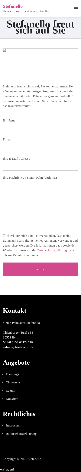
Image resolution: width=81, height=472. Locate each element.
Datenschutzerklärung (52, 250)
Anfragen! (7, 469)
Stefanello (13, 6)
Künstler (12, 399)
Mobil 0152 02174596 (18, 342)
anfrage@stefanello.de (18, 347)
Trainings (12, 374)
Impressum (13, 425)
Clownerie (13, 382)
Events (10, 390)
